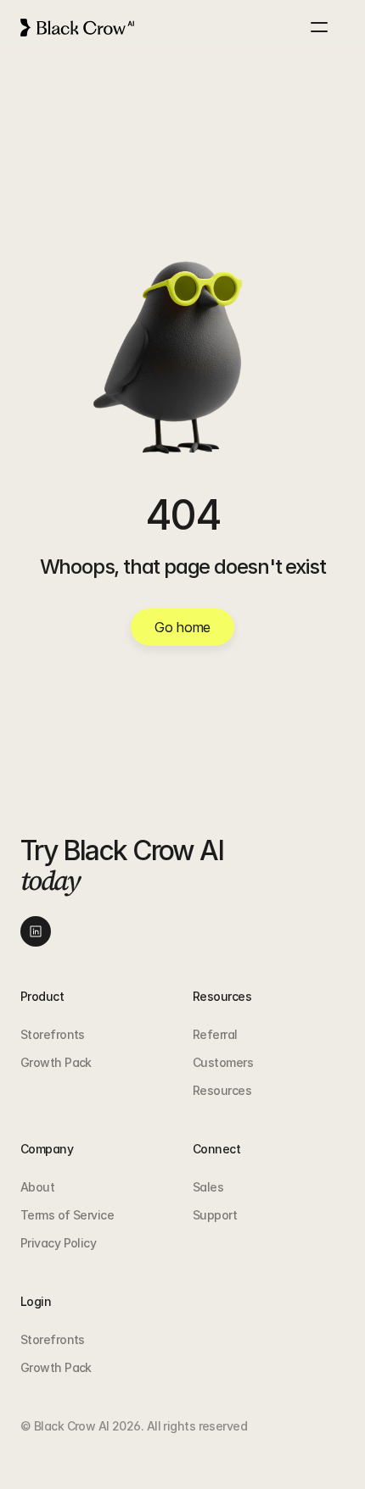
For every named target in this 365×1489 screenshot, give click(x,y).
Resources (222, 1090)
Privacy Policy (58, 1243)
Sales (208, 1187)
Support (215, 1215)
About (37, 1187)
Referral (215, 1034)
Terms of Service (67, 1215)
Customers (223, 1062)
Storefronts (52, 1034)
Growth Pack (56, 1062)
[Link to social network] (35, 931)
